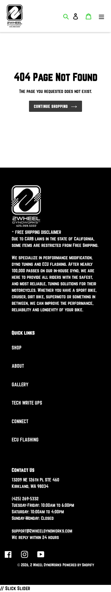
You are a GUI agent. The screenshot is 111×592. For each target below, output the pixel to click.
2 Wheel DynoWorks (45, 565)
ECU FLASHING (25, 439)
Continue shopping (51, 106)
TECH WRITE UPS (27, 403)
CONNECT (20, 421)
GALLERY (20, 384)
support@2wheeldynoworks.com (42, 530)
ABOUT (18, 366)
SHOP (17, 347)
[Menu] (101, 16)
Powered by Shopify (78, 565)
